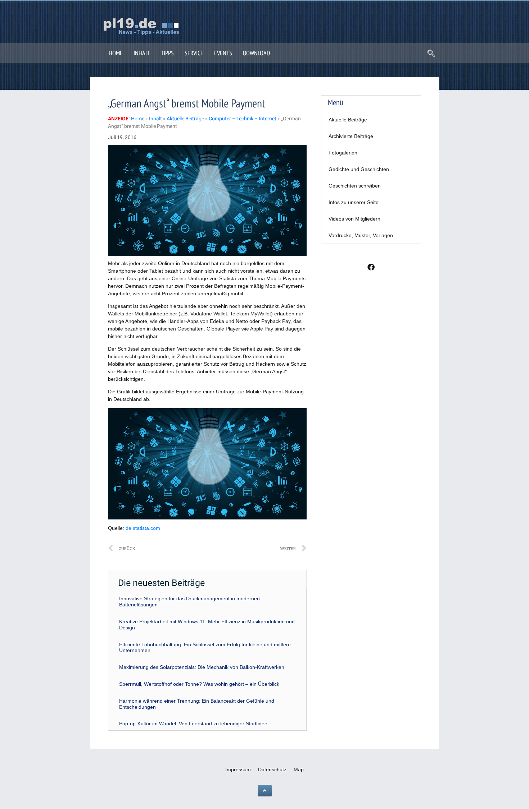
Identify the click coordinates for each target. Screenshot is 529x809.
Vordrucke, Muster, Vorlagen (361, 235)
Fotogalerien (343, 153)
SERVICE (194, 53)
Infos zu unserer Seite (354, 202)
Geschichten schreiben (355, 186)
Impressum (238, 769)
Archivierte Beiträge (351, 136)
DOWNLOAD (256, 53)
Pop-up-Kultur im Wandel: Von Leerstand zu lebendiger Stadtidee (193, 723)
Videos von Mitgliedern (354, 219)
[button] (431, 54)
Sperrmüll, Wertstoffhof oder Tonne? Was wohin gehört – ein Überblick (199, 684)
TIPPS (167, 53)
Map (299, 769)
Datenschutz (272, 769)
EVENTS (223, 53)
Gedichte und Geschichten (359, 169)
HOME (116, 53)
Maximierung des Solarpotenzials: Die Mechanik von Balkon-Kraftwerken (201, 667)
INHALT (142, 53)
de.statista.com (143, 528)
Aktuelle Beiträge (348, 119)
